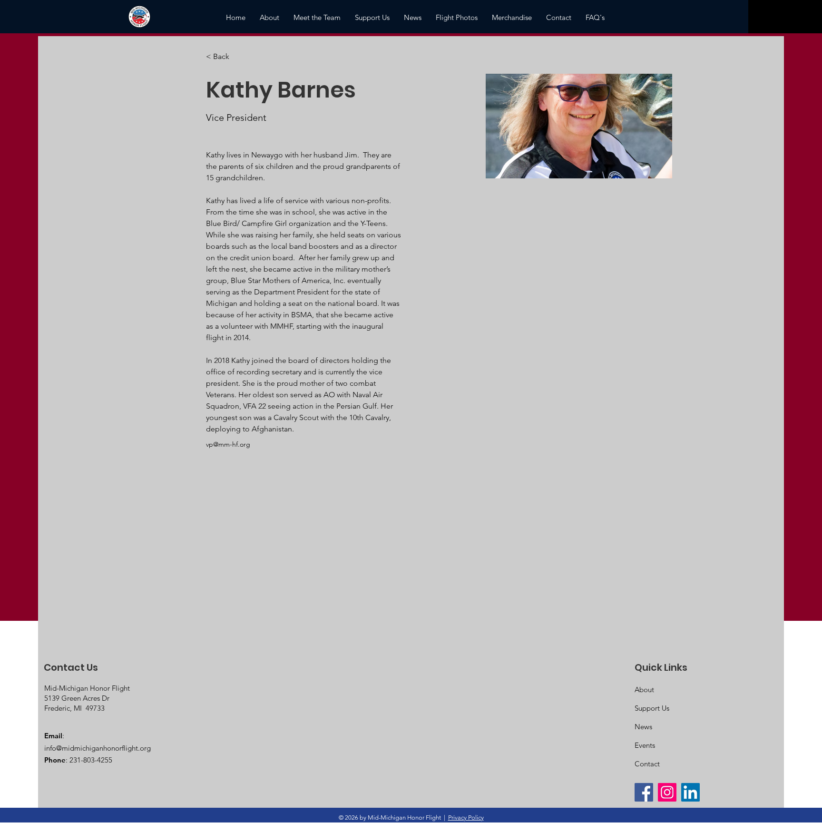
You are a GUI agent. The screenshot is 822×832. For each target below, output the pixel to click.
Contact (647, 763)
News (643, 726)
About (644, 689)
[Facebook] (644, 792)
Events (645, 745)
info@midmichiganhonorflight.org (97, 748)
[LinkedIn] (690, 792)
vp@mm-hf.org (228, 444)
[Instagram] (667, 792)
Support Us (652, 708)
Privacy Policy (466, 817)
